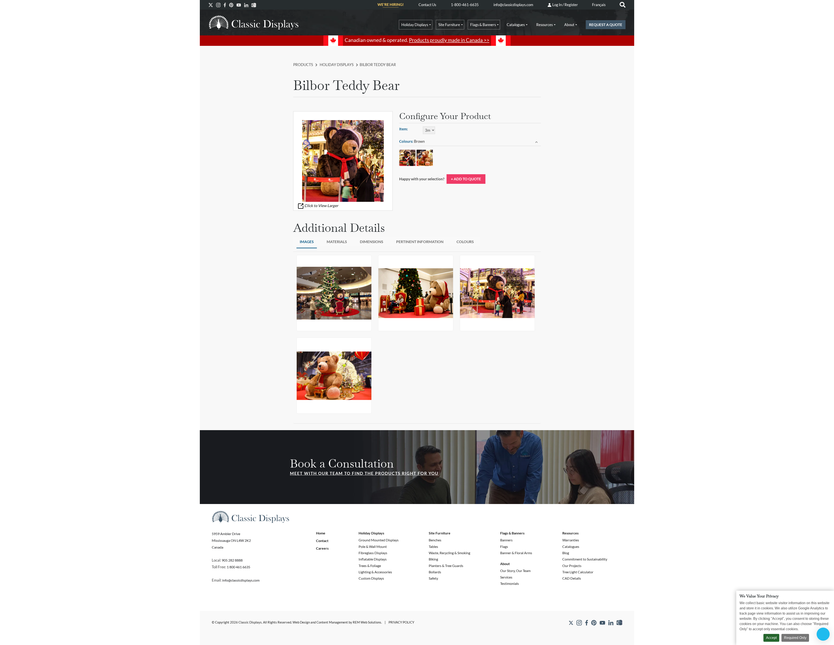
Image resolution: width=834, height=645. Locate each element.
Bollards (435, 572)
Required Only (795, 638)
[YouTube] (239, 5)
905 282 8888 (232, 560)
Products (303, 64)
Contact (322, 540)
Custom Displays (371, 578)
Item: (403, 129)
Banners (506, 540)
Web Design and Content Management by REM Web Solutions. (337, 622)
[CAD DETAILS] (254, 5)
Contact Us (427, 4)
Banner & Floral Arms (516, 553)
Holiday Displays (414, 24)
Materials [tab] (337, 241)
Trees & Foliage (370, 566)
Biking (433, 559)
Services (506, 577)
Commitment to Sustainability (584, 559)
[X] (210, 5)
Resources (544, 24)
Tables (433, 546)
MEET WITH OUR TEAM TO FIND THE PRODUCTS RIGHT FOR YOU (364, 473)
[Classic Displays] (253, 22)
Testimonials (509, 583)
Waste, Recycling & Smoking (449, 553)
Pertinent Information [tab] (419, 241)
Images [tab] (307, 241)
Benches (435, 540)
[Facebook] (225, 5)
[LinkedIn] (246, 5)
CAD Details (571, 578)
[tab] (470, 141)
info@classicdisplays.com (513, 4)
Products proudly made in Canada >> (449, 40)
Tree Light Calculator (577, 572)
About (569, 24)
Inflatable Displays (373, 559)
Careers (322, 548)
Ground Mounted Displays (379, 540)
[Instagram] (218, 5)
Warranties (570, 540)
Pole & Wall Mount (373, 546)
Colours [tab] (465, 241)
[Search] (623, 5)
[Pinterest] (231, 5)
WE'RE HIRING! (390, 4)
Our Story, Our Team (515, 571)
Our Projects (571, 566)
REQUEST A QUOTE (605, 24)
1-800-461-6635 (465, 4)
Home (320, 533)
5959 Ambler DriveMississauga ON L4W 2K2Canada (231, 540)
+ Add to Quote (466, 179)
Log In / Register (565, 4)
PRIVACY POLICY (401, 622)
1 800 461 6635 (238, 567)
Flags (504, 546)
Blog (565, 553)
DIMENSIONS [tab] (371, 241)
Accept (771, 638)
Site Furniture (449, 24)
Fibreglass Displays (373, 553)
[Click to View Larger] (342, 161)
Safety (433, 578)
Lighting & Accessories (375, 572)
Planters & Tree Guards (446, 566)
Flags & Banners (483, 24)
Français (599, 4)
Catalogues (516, 24)
